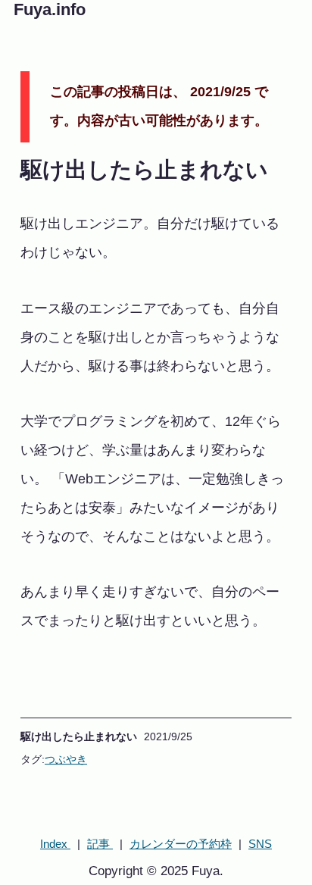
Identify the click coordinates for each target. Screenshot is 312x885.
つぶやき (66, 759)
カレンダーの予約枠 (180, 843)
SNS (260, 843)
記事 (100, 843)
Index (55, 843)
